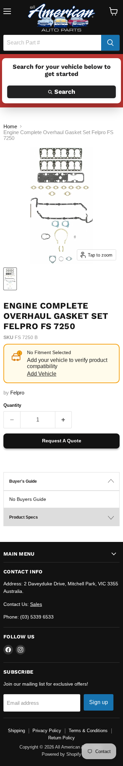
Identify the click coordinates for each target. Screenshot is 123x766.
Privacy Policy (46, 730)
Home (10, 126)
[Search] (110, 43)
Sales (36, 604)
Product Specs (23, 517)
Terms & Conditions (88, 730)
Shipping (16, 730)
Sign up (98, 702)
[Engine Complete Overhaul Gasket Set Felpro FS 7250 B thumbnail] (10, 279)
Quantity (12, 405)
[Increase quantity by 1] (63, 419)
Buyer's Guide (23, 481)
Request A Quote (61, 440)
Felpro (17, 392)
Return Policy (61, 737)
